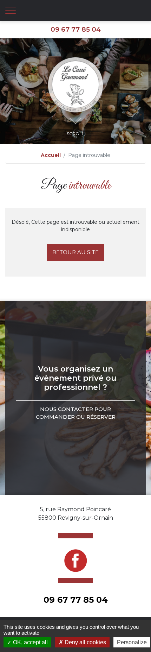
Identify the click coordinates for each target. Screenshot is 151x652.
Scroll (75, 133)
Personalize (132, 642)
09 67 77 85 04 (76, 29)
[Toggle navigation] (10, 10)
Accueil (51, 155)
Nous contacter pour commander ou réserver (76, 413)
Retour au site (75, 252)
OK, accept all (30, 642)
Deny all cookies (84, 642)
